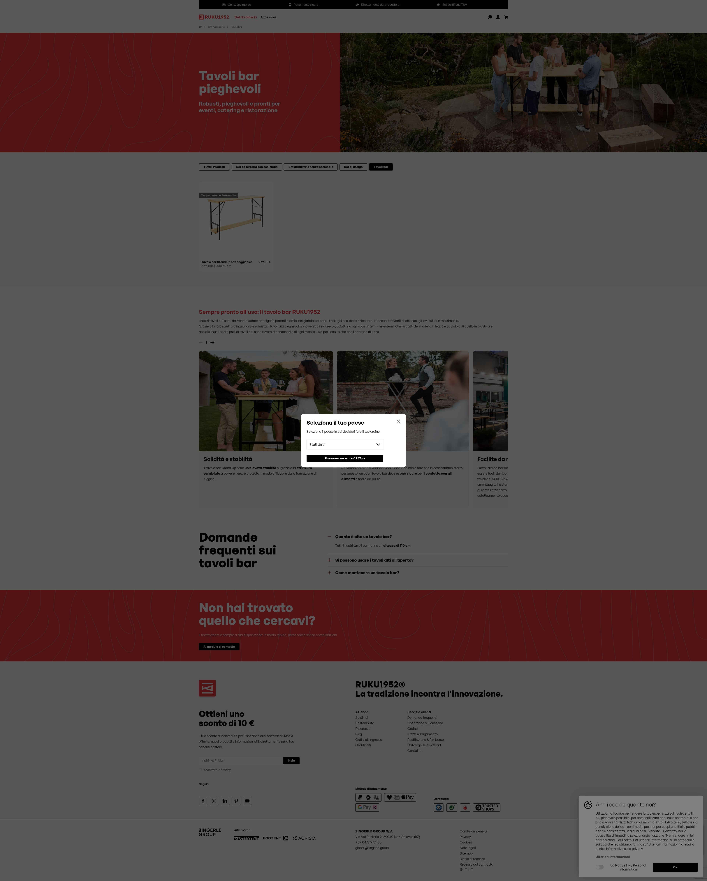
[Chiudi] (398, 422)
